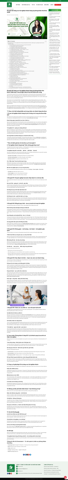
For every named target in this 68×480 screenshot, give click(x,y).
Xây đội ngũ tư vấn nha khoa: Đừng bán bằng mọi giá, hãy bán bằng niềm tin (54, 13)
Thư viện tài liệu (39, 4)
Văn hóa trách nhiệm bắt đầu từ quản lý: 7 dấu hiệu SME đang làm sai (54, 51)
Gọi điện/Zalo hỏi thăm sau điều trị (15, 68)
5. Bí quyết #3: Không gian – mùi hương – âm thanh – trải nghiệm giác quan (19, 59)
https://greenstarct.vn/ (14, 451)
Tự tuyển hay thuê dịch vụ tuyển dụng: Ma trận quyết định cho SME (54, 54)
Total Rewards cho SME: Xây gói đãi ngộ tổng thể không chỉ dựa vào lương (54, 63)
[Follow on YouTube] (11, 473)
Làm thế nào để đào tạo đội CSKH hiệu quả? (16, 83)
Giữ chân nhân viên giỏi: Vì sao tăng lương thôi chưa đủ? (54, 17)
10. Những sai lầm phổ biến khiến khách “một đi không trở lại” (18, 78)
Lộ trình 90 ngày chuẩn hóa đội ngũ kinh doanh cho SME (54, 23)
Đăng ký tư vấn (58, 4)
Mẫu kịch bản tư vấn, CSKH (14, 76)
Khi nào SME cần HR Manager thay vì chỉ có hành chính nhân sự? (54, 67)
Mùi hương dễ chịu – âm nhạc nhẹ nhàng (16, 61)
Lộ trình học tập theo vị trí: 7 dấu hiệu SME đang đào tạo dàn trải (54, 48)
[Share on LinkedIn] (30, 454)
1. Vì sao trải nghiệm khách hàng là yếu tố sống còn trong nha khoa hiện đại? (20, 44)
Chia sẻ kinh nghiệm (10, 9)
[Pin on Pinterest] (29, 454)
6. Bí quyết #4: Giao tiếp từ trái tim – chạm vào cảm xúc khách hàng (18, 63)
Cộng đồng (46, 4)
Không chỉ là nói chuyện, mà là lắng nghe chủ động (17, 64)
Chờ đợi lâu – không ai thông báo (15, 80)
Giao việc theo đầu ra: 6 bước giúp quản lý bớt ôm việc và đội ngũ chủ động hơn (54, 30)
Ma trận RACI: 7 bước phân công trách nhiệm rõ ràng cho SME (54, 70)
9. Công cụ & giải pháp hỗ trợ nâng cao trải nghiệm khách (17, 74)
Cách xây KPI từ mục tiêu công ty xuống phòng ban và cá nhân (54, 33)
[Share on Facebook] (23, 454)
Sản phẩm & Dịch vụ (26, 4)
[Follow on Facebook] (8, 473)
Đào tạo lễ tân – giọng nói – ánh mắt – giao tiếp (17, 53)
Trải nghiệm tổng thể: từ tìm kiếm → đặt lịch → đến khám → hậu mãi (19, 49)
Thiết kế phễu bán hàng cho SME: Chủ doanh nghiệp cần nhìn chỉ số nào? (54, 36)
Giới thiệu (18, 4)
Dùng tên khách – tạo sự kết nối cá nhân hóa (16, 65)
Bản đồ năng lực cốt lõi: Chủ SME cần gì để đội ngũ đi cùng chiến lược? (54, 20)
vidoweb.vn (41, 478)
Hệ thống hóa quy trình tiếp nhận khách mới (16, 54)
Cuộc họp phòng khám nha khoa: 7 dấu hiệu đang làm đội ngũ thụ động (54, 45)
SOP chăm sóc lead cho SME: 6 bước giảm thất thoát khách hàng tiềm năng (54, 26)
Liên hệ (51, 4)
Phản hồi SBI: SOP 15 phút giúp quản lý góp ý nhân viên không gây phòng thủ (54, 57)
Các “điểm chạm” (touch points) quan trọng (16, 50)
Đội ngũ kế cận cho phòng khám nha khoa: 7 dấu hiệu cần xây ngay (54, 72)
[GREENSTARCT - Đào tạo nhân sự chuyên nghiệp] (9, 5)
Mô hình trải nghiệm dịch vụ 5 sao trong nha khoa (17, 51)
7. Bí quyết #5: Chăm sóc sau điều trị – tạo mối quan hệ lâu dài (18, 67)
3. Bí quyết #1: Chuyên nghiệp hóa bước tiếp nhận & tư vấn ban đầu (18, 52)
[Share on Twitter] (25, 454)
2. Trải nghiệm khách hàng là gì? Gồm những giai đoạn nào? (17, 48)
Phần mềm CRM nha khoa (14, 75)
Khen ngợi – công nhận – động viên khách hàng (17, 66)
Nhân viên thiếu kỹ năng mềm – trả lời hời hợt (17, 79)
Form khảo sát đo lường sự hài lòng (15, 77)
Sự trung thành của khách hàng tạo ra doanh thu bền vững (18, 47)
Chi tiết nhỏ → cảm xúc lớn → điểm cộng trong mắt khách (18, 62)
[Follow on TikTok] (9, 473)
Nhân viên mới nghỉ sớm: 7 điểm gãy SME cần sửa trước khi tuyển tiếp (54, 60)
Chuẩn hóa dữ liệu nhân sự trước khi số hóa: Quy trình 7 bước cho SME (54, 42)
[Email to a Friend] (27, 454)
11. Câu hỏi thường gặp (13, 82)
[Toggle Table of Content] (45, 41)
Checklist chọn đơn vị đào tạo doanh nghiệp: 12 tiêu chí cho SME (54, 40)
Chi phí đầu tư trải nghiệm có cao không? (16, 84)
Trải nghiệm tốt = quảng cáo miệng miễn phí (16, 46)
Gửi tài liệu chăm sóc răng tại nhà (15, 69)
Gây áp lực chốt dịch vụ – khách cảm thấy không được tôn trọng (19, 81)
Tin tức (33, 4)
